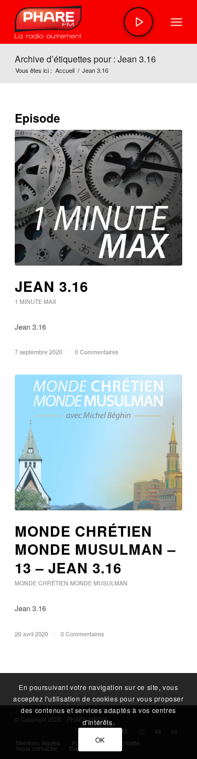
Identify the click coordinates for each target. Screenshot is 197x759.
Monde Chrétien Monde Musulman (71, 583)
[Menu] (176, 22)
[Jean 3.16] (98, 198)
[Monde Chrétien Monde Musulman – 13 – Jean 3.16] (98, 442)
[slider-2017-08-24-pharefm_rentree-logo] (82, 22)
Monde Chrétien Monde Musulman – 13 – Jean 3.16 (95, 549)
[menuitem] (176, 22)
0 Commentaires (96, 352)
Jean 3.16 (51, 286)
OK (100, 739)
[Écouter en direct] (138, 22)
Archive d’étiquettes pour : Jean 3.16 (85, 59)
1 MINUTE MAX (35, 301)
